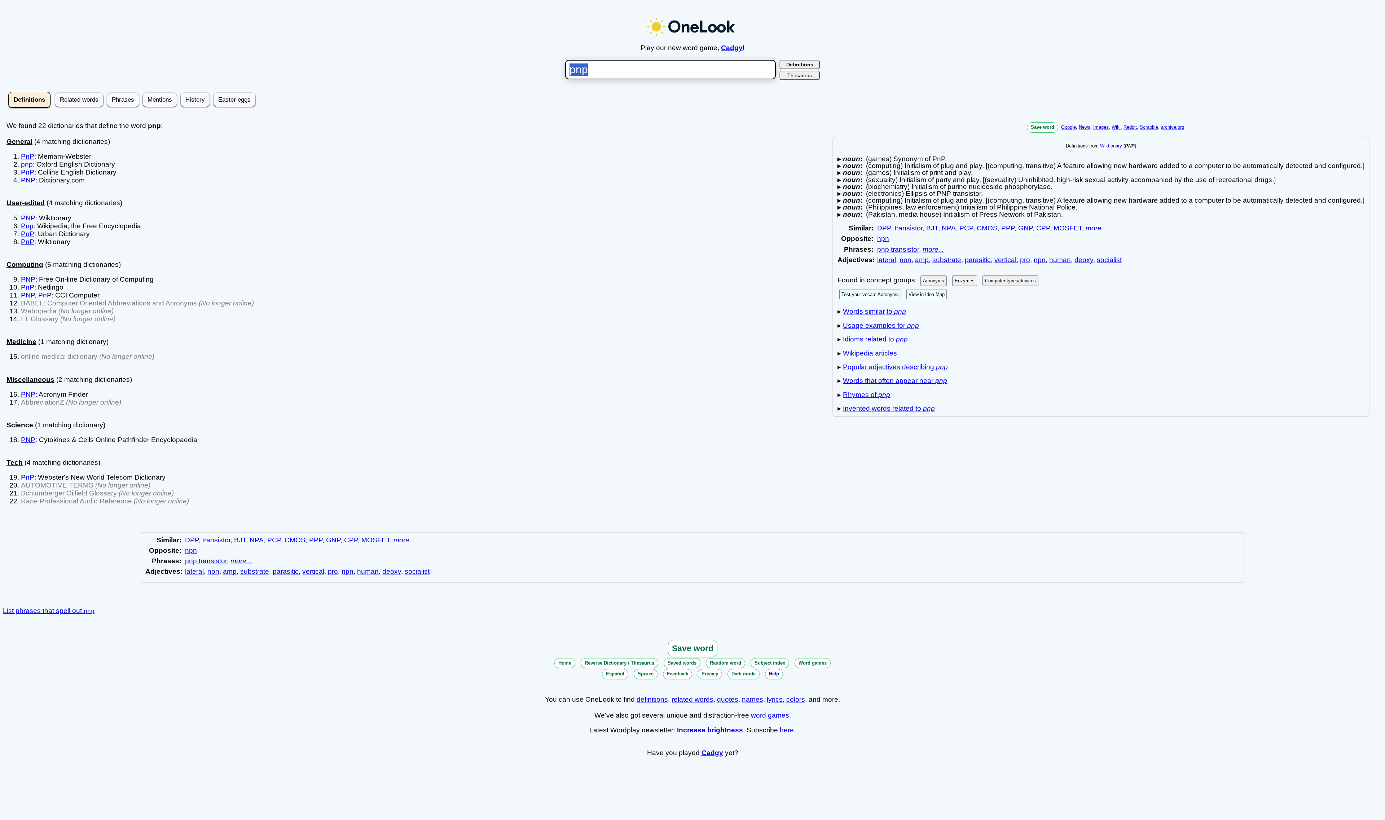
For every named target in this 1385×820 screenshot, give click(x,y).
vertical (1005, 260)
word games (770, 715)
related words (692, 699)
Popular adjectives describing (895, 367)
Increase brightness (710, 730)
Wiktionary (1111, 146)
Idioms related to (875, 339)
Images (1101, 127)
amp (922, 260)
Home (564, 663)
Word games (813, 663)
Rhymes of (866, 394)
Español (615, 673)
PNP (28, 180)
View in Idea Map (927, 294)
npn (883, 238)
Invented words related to (889, 408)
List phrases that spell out (48, 610)
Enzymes (965, 280)
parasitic (978, 260)
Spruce (646, 673)
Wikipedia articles (870, 353)
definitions (652, 699)
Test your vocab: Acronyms (870, 294)
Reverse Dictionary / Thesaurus (619, 663)
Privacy (710, 673)
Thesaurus (799, 75)
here (787, 730)
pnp (27, 164)
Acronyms (933, 280)
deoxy (1083, 260)
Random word (725, 663)
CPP (1043, 228)
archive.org (1172, 127)
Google (1068, 127)
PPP (1008, 228)
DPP (884, 228)
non (905, 260)
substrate (946, 260)
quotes (727, 699)
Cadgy (732, 48)
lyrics (775, 699)
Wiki (1116, 127)
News (1084, 127)
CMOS (987, 228)
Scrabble (1149, 127)
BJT (932, 228)
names (752, 699)
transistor (908, 228)
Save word (1042, 127)
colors (795, 699)
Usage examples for (881, 325)
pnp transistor (898, 249)
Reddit (1130, 127)
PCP (966, 228)
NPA (949, 228)
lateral (886, 260)
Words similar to (874, 311)
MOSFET (1068, 228)
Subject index (770, 663)
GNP (1025, 228)
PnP (27, 156)
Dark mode (743, 673)
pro (1025, 260)
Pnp (27, 226)
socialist (1109, 260)
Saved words (682, 663)
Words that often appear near (895, 380)
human (1060, 260)
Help (774, 673)
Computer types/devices (1010, 280)
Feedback (677, 673)
